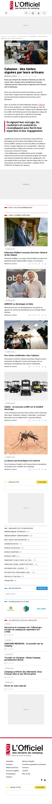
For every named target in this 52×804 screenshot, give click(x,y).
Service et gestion (12, 576)
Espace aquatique (12, 548)
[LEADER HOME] (26, 609)
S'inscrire (42, 482)
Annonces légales (12, 771)
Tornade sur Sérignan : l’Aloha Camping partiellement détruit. (22, 659)
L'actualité (12, 36)
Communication (11, 544)
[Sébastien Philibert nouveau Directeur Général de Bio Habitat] (26, 232)
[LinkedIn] (44, 780)
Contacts (25, 767)
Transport (9, 580)
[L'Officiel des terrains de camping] (26, 5)
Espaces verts (10, 556)
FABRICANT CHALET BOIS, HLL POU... (18, 560)
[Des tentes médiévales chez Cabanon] (26, 334)
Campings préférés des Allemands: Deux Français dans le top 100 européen (23, 673)
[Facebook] (41, 780)
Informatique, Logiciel (14, 568)
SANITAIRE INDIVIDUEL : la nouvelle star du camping (23, 645)
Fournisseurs (23, 36)
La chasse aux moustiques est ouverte (22, 461)
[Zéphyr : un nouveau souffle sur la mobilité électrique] (26, 386)
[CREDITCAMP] (10, 609)
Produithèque (11, 774)
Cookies (25, 771)
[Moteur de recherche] (44, 13)
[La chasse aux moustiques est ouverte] (26, 440)
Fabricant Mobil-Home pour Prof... (19, 564)
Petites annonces (12, 767)
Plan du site (26, 774)
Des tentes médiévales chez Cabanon (21, 355)
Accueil (4, 36)
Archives (9, 777)
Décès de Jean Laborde (15, 686)
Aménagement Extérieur (15, 531)
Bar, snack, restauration (15, 540)
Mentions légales (28, 761)
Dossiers (9, 764)
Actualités (9, 761)
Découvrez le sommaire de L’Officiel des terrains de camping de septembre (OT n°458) (23, 629)
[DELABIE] (41, 609)
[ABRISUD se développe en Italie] (26, 283)
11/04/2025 (24, 76)
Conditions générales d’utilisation (34, 764)
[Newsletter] (32, 13)
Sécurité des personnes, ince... (17, 572)
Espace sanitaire (11, 552)
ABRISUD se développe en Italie (18, 304)
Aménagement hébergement (16, 536)
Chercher (42, 588)
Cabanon (41, 105)
